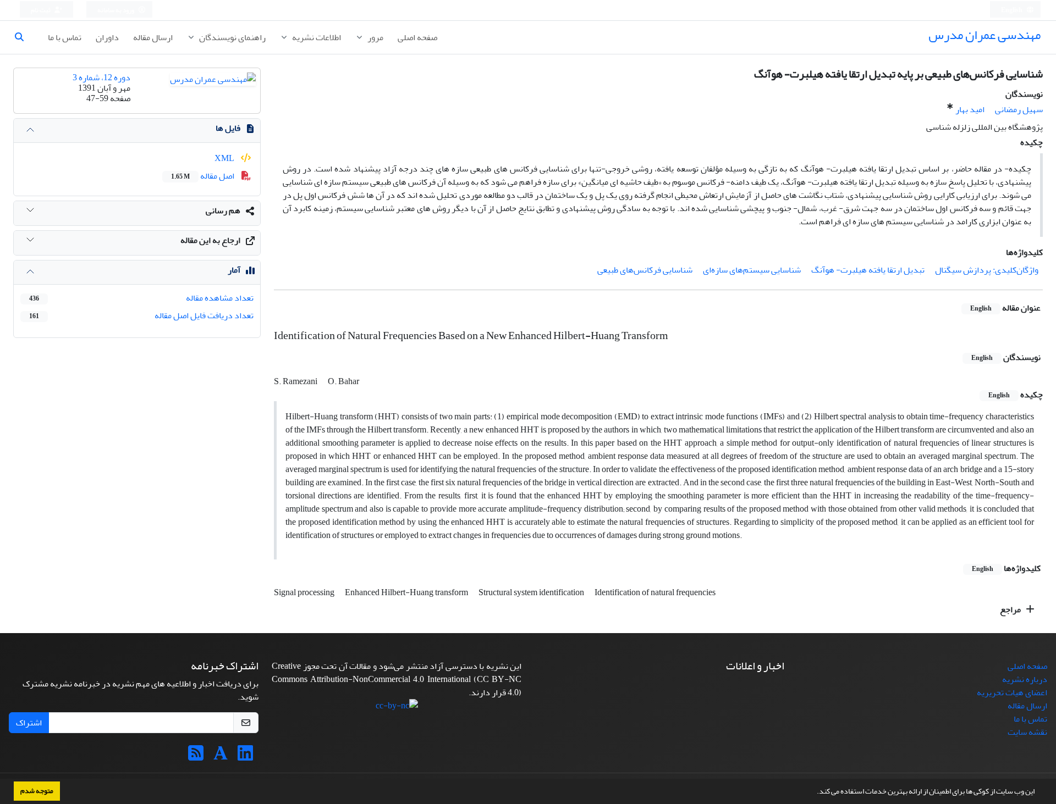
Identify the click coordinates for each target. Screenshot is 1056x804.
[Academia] (220, 756)
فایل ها (228, 128)
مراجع (1011, 609)
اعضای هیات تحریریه (1012, 692)
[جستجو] (24, 37)
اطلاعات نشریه (315, 37)
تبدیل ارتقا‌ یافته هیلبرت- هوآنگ (868, 270)
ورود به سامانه (116, 10)
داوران (107, 37)
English (1012, 10)
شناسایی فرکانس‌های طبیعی (644, 270)
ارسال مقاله (153, 37)
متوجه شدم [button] (36, 790)
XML (225, 158)
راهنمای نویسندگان (231, 37)
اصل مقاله (203, 176)
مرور (374, 37)
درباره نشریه (1024, 679)
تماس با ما (64, 37)
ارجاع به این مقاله (210, 240)
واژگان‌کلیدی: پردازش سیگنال (986, 270)
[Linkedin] (245, 756)
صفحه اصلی (417, 37)
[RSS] (196, 756)
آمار (234, 270)
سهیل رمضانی (1019, 109)
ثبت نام (41, 10)
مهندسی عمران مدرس (984, 35)
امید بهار (970, 109)
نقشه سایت (1027, 732)
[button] (814, 792)
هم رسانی (223, 210)
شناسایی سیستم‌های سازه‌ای (752, 270)
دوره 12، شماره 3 (101, 77)
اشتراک (29, 722)
